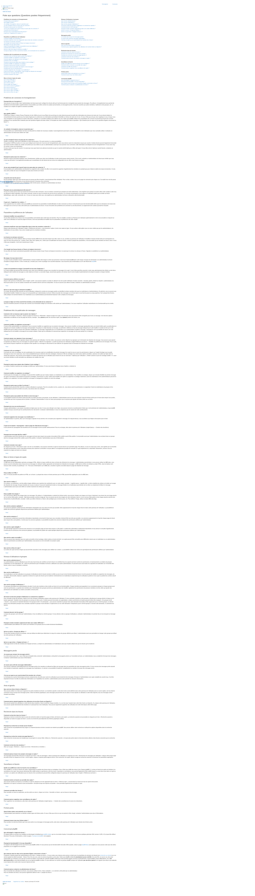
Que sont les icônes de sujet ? (11, 92)
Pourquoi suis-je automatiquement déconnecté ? (15, 31)
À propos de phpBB (37, 836)
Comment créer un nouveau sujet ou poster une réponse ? (18, 56)
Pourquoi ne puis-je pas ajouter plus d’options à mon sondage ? (19, 62)
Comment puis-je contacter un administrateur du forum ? (74, 84)
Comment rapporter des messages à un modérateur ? (17, 69)
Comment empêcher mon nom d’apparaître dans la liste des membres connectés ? (24, 40)
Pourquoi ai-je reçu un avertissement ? (13, 68)
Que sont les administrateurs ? (68, 21)
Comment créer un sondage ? (11, 60)
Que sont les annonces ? (10, 87)
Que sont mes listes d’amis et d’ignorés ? (71, 45)
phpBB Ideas (85, 844)
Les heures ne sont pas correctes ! (12, 41)
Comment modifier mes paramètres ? (13, 38)
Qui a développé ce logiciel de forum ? (70, 80)
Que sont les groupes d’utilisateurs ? (70, 24)
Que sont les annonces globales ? (12, 85)
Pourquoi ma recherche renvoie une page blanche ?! (74, 55)
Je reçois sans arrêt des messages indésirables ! (73, 38)
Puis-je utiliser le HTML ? (10, 81)
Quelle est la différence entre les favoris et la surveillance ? (75, 63)
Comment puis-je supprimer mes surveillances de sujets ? (75, 68)
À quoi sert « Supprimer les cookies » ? (13, 33)
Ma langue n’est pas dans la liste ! (12, 44)
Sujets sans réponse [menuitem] (7, 5)
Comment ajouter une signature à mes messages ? (16, 59)
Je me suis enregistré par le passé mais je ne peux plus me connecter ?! (21, 28)
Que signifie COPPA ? (9, 22)
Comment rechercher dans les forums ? (71, 52)
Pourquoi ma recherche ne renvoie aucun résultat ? (73, 53)
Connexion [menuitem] (115, 4)
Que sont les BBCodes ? (10, 79)
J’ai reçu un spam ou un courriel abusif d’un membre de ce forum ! (77, 40)
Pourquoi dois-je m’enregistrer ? (11, 21)
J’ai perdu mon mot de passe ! (11, 30)
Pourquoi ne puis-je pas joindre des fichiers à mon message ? (18, 66)
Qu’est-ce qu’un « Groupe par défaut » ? (71, 30)
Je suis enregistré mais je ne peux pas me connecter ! (17, 25)
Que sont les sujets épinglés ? (11, 88)
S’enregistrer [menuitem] (105, 4)
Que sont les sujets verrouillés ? (11, 90)
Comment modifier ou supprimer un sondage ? (15, 63)
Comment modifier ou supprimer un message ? (15, 57)
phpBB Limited (47, 834)
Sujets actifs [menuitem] (5, 6)
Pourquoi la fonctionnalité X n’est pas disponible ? (73, 81)
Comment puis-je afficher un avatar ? (13, 47)
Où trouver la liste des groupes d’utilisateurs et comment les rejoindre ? (78, 25)
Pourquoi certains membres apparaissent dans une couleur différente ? (78, 28)
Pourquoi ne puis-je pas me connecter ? (13, 27)
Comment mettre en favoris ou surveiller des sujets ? (74, 65)
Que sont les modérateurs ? (68, 22)
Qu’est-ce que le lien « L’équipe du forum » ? (72, 31)
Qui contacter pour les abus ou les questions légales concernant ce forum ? (79, 83)
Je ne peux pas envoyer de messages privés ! (72, 36)
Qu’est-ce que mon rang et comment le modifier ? (16, 49)
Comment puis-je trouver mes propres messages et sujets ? (75, 58)
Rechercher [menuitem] (5, 9)
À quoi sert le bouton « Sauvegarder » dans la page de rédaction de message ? (23, 71)
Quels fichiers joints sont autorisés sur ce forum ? (73, 73)
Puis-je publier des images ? (10, 84)
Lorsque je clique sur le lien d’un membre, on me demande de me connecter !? (24, 50)
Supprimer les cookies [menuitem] (18, 881)
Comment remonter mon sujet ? (11, 74)
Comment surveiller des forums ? (69, 66)
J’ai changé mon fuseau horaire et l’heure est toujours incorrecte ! (19, 43)
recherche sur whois (105, 855)
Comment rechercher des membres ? (70, 56)
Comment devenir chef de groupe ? (69, 27)
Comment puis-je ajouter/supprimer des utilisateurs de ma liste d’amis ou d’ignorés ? (81, 46)
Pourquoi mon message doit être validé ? (13, 72)
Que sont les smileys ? (9, 82)
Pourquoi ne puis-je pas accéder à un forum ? (15, 65)
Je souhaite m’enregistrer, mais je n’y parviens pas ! (16, 24)
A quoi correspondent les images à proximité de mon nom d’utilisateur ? (21, 46)
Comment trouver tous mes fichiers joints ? (71, 74)
